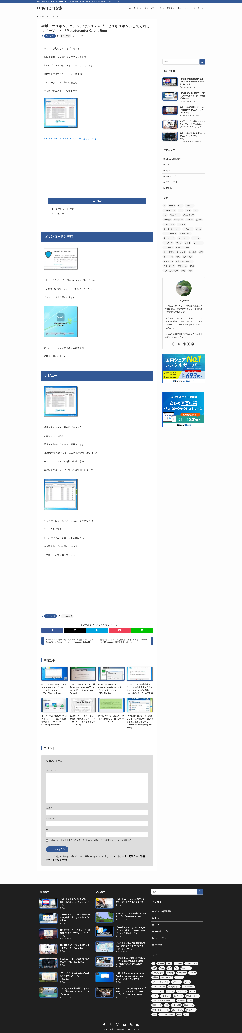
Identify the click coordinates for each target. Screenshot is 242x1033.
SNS (196, 210)
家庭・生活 (168, 257)
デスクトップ (185, 234)
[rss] (131, 1025)
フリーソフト (50, 36)
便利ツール (168, 247)
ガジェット (187, 229)
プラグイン (168, 243)
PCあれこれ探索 (49, 8)
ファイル (195, 238)
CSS (180, 210)
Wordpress (178, 220)
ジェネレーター (170, 234)
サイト (49, 830)
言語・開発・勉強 (171, 271)
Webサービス (172, 176)
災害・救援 (187, 257)
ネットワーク (169, 238)
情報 (178, 257)
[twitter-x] (179, 344)
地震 (201, 252)
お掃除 (199, 220)
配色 (183, 271)
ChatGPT (189, 206)
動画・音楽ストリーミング (174, 252)
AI (164, 206)
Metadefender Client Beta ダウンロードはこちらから (70, 138)
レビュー (59, 213)
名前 (49, 808)
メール (50, 819)
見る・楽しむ (169, 266)
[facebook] (174, 344)
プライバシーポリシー (132, 1029)
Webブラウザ (188, 215)
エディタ (181, 224)
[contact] (193, 344)
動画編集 (192, 252)
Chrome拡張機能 (173, 159)
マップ (179, 243)
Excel (188, 210)
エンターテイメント (172, 229)
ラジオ (187, 243)
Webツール (175, 215)
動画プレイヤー (182, 247)
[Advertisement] (97, 169)
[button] (52, 630)
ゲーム (198, 229)
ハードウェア (183, 238)
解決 (192, 266)
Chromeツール (169, 210)
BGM (180, 206)
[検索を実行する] (202, 62)
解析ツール (182, 266)
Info (167, 165)
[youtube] (188, 344)
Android (172, 206)
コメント (51, 770)
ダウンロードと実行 (65, 209)
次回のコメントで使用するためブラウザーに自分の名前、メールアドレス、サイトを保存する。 (91, 840)
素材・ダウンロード (184, 261)
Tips (168, 170)
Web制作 (167, 220)
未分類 (169, 188)
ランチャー (198, 243)
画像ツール (168, 261)
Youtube (189, 220)
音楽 (190, 271)
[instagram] (184, 344)
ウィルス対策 (65, 36)
